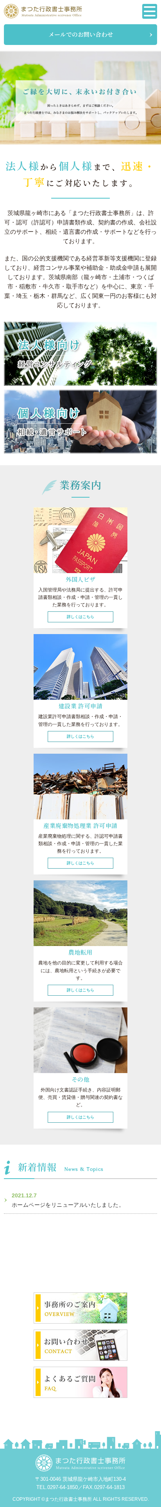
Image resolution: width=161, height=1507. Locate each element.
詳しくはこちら (80, 617)
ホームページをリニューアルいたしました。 (68, 1205)
